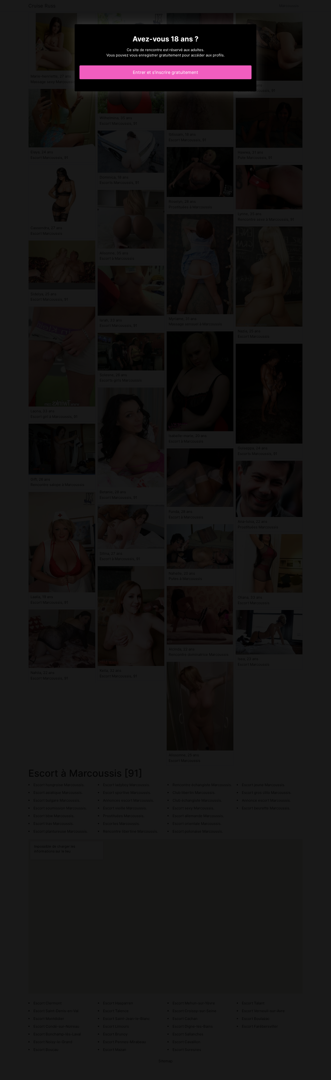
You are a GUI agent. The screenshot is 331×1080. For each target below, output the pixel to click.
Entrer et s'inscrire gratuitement (165, 72)
